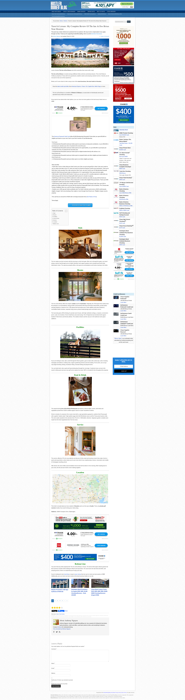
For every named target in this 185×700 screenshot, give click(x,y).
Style (54, 213)
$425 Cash (122, 216)
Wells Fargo (98, 86)
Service (55, 220)
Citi (86, 86)
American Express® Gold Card (62, 136)
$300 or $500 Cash (124, 210)
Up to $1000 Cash (124, 186)
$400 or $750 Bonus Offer (126, 205)
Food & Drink (56, 218)
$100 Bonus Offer (123, 199)
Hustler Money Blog (64, 5)
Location (55, 221)
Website (53, 673)
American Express (76, 86)
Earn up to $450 (123, 156)
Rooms (54, 214)
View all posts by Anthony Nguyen (62, 629)
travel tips (66, 574)
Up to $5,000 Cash (124, 135)
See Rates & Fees (91, 196)
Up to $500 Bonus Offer (125, 192)
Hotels (57, 614)
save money (78, 574)
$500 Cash (122, 168)
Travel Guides (62, 614)
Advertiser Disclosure (96, 33)
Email (53, 668)
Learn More (123, 302)
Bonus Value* (118, 338)
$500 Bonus (122, 173)
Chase (83, 86)
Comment (54, 649)
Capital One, (91, 86)
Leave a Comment (105, 36)
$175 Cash (122, 227)
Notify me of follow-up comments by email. (62, 680)
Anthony (59, 627)
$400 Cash (122, 179)
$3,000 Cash (122, 149)
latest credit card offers (63, 86)
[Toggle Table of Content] (65, 211)
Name (53, 663)
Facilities (55, 216)
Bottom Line (56, 223)
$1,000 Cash (122, 236)
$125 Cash (122, 223)
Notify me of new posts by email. (59, 683)
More (66, 611)
